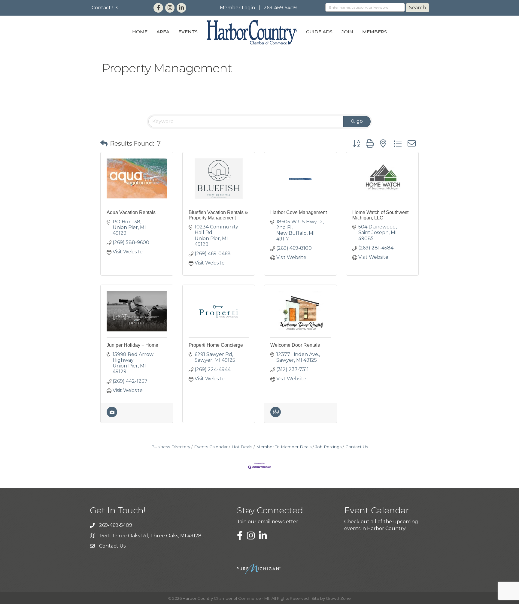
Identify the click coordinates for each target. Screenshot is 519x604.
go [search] (360, 121)
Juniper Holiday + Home (132, 345)
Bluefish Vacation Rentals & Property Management (218, 215)
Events (188, 32)
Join (347, 32)
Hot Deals (242, 446)
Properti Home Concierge (216, 345)
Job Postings (328, 446)
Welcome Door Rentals (295, 345)
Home (139, 32)
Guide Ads (319, 32)
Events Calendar (211, 446)
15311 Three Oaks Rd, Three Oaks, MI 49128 (151, 536)
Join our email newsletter (267, 521)
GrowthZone (338, 598)
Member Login (237, 8)
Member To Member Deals (283, 446)
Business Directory (170, 446)
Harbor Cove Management (298, 212)
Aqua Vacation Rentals (131, 212)
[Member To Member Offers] (275, 415)
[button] (104, 143)
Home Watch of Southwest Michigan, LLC (380, 215)
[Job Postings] (112, 415)
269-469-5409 (280, 8)
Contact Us (105, 8)
